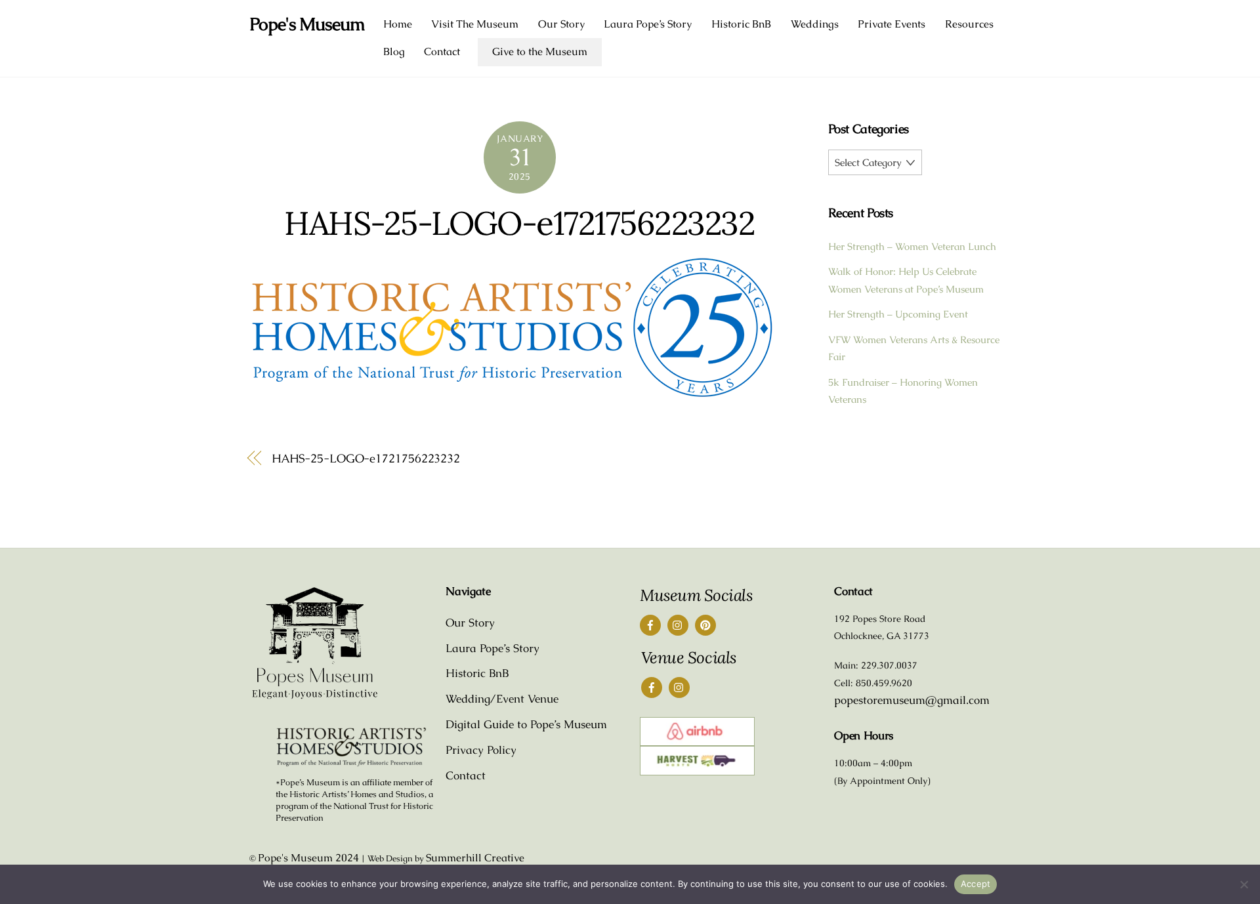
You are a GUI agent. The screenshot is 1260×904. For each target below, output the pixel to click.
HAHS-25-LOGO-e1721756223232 (519, 223)
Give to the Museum (539, 51)
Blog (394, 51)
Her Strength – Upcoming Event (898, 314)
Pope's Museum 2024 (308, 858)
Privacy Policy (481, 750)
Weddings (815, 24)
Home (397, 24)
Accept (976, 883)
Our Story (561, 24)
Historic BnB (741, 24)
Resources (969, 24)
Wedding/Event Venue (502, 698)
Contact (442, 51)
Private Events (891, 24)
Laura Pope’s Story (648, 24)
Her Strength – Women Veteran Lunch (912, 246)
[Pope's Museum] (315, 697)
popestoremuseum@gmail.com (912, 700)
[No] (1243, 884)
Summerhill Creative (475, 858)
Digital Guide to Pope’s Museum (526, 724)
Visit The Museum (474, 24)
